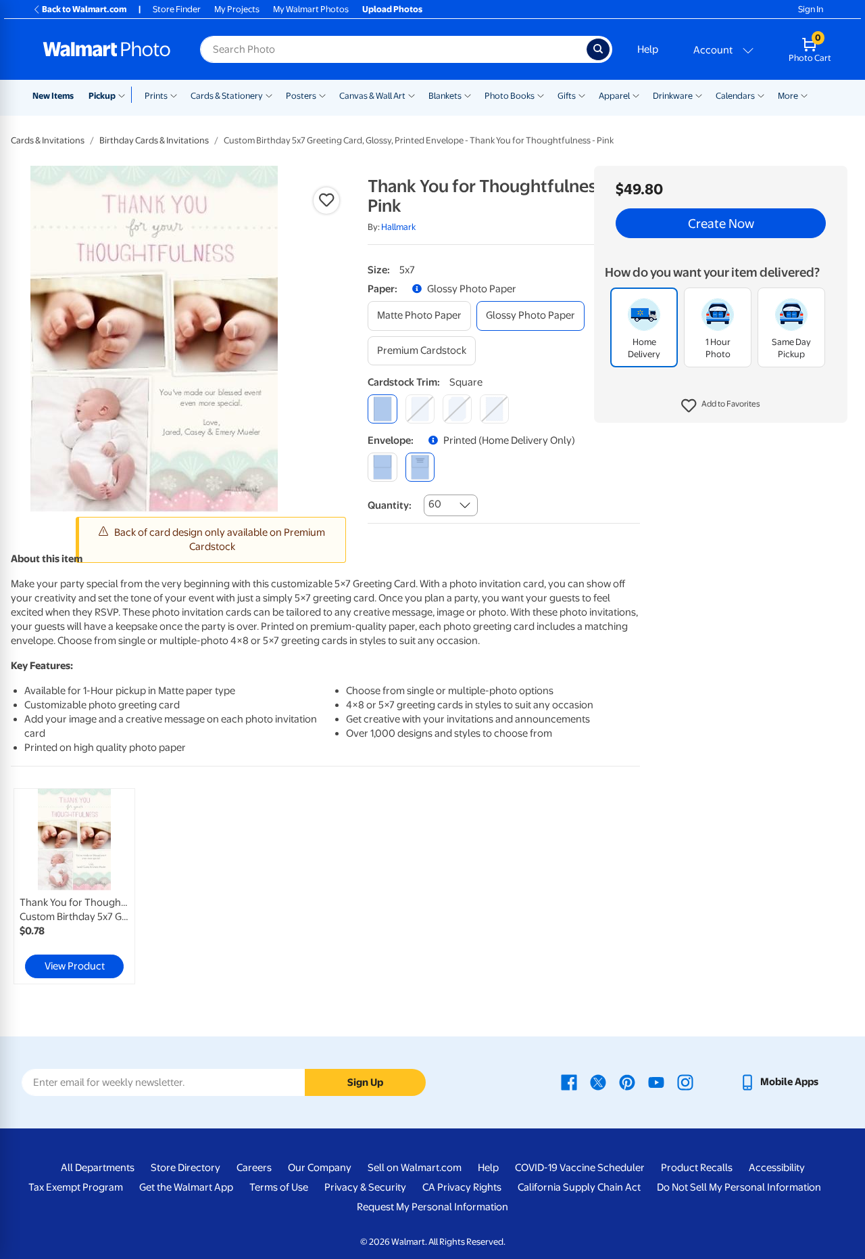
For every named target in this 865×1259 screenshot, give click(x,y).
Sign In (810, 9)
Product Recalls (697, 1168)
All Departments (97, 1168)
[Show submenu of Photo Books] (541, 95)
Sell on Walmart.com (415, 1168)
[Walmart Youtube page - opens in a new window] (656, 1082)
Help (647, 49)
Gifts (567, 96)
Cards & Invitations (47, 140)
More (788, 96)
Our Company (319, 1168)
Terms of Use (278, 1187)
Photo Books (510, 96)
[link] (74, 886)
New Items (53, 96)
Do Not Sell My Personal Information (739, 1187)
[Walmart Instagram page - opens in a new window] (685, 1082)
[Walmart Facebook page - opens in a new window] (569, 1082)
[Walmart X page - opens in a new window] (598, 1082)
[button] (720, 405)
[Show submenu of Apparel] (636, 95)
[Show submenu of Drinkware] (699, 95)
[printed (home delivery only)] (420, 467)
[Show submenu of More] (804, 95)
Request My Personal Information (432, 1207)
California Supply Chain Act (579, 1187)
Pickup (102, 96)
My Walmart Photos (311, 9)
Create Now (721, 223)
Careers (254, 1168)
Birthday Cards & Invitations (154, 140)
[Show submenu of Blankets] (468, 95)
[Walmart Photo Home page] (107, 49)
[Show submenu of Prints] (174, 95)
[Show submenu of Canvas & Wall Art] (411, 95)
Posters (301, 96)
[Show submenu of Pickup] (125, 95)
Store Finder (177, 9)
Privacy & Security (365, 1187)
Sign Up (365, 1082)
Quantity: (390, 505)
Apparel (614, 96)
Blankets (445, 96)
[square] (382, 409)
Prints (156, 96)
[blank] (382, 467)
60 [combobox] (434, 504)
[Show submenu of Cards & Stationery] (269, 95)
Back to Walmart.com (84, 9)
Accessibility (777, 1168)
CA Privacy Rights (461, 1187)
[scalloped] (494, 409)
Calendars (735, 96)
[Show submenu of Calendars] (761, 95)
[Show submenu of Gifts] (582, 95)
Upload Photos (392, 9)
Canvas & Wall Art (372, 96)
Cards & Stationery (227, 96)
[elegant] (457, 409)
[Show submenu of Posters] (322, 95)
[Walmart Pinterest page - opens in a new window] (627, 1082)
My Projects (237, 9)
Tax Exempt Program (75, 1187)
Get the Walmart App (186, 1187)
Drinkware (673, 96)
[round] (420, 409)
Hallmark (398, 227)
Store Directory (185, 1168)
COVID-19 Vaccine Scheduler (580, 1168)
